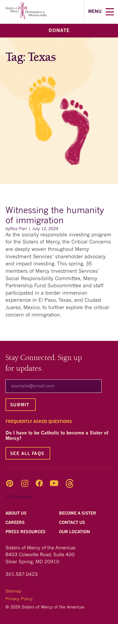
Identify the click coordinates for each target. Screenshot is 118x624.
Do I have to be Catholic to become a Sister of (56, 436)
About (16, 514)
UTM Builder (18, 497)
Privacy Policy (19, 599)
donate (59, 30)
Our (75, 532)
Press (26, 532)
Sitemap (13, 592)
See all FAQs (27, 454)
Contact (72, 523)
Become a (78, 514)
